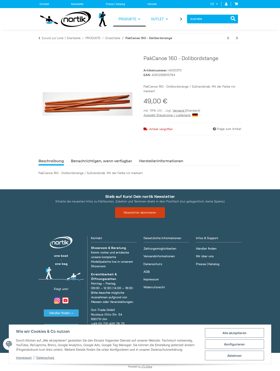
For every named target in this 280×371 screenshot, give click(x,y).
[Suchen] (233, 19)
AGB (147, 272)
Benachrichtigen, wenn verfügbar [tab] (101, 161)
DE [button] (212, 4)
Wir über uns (205, 256)
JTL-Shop (146, 366)
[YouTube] (65, 300)
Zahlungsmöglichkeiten (160, 248)
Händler (152, 4)
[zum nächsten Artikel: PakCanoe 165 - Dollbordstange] (237, 38)
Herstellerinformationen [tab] (161, 161)
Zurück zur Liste (52, 38)
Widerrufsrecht (154, 287)
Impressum (24, 357)
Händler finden (206, 248)
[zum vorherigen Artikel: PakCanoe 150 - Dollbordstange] (228, 38)
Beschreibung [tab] (51, 161)
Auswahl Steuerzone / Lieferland (167, 115)
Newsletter (77, 4)
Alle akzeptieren (234, 333)
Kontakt (44, 4)
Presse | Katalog (115, 4)
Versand (179, 110)
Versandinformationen (159, 256)
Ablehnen (234, 355)
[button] (226, 4)
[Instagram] (57, 300)
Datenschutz (45, 357)
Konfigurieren (234, 344)
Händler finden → (61, 313)
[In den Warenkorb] (42, 52)
